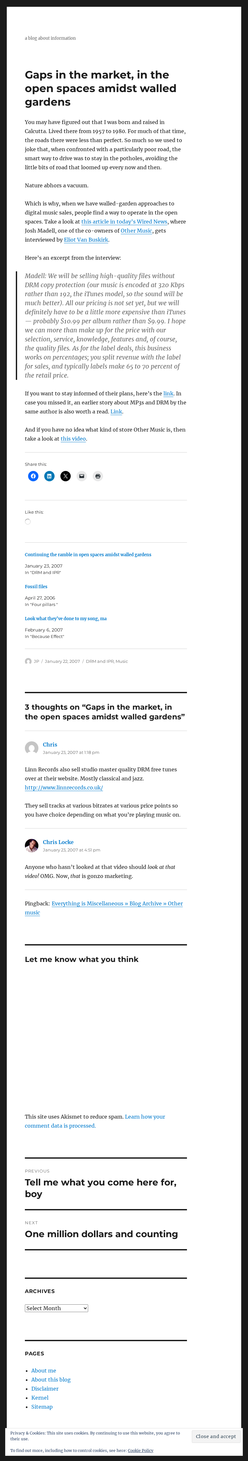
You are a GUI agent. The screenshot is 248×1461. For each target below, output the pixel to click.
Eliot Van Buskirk (86, 239)
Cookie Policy (140, 1450)
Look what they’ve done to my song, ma (66, 618)
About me (43, 1370)
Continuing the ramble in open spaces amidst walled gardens (88, 555)
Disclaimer (44, 1388)
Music (122, 661)
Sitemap (42, 1407)
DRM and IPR (100, 661)
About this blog (51, 1379)
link (168, 393)
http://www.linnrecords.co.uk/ (64, 787)
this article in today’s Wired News (124, 221)
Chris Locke (58, 842)
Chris (50, 744)
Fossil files (36, 587)
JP (36, 661)
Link (116, 411)
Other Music (136, 230)
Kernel (39, 1397)
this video (73, 438)
